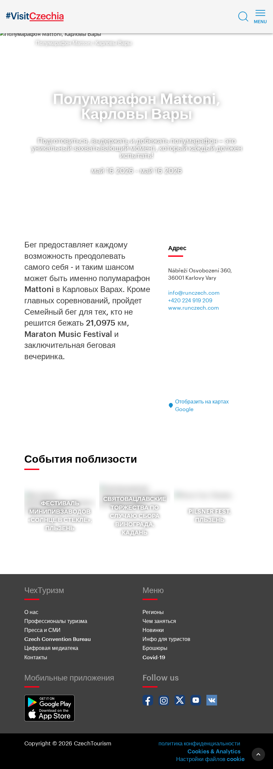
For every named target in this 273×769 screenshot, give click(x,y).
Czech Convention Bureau (57, 639)
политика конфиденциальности (199, 743)
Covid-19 (153, 657)
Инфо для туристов (166, 639)
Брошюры (154, 648)
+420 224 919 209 (190, 300)
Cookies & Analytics (213, 751)
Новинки (153, 630)
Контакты (35, 657)
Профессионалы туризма (55, 621)
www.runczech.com (193, 307)
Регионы (153, 612)
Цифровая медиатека (51, 648)
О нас (31, 612)
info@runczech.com (194, 292)
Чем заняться (159, 621)
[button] (243, 16)
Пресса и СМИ (42, 630)
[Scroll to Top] (258, 754)
